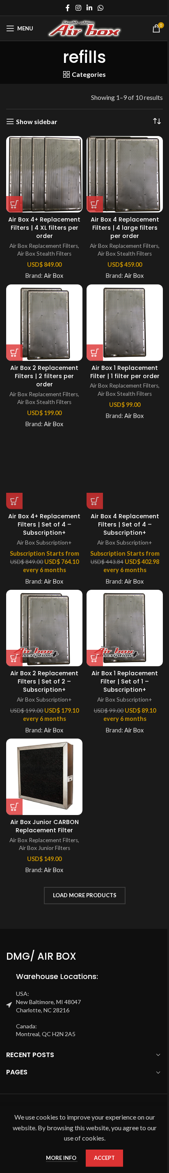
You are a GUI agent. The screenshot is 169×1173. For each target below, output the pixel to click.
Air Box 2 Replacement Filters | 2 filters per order (44, 376)
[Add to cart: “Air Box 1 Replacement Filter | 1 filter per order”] (95, 352)
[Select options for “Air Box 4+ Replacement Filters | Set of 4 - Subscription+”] (14, 501)
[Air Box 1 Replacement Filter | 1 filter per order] (125, 322)
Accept (104, 1158)
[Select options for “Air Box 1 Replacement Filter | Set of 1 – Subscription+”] (95, 658)
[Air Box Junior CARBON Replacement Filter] (44, 777)
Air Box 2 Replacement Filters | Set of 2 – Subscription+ (44, 681)
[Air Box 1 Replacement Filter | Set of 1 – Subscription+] (125, 628)
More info (62, 1158)
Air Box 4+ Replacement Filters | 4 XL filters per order (44, 227)
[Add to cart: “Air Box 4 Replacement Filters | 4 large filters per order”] (95, 204)
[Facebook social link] (68, 8)
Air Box (53, 275)
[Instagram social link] (78, 8)
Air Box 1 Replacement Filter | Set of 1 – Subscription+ (124, 681)
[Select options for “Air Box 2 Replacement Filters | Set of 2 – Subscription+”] (14, 658)
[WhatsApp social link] (100, 8)
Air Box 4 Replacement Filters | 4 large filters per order (125, 227)
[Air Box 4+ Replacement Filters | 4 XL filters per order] (44, 174)
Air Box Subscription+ (44, 542)
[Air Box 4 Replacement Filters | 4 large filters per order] (125, 174)
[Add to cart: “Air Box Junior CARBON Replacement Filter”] (14, 807)
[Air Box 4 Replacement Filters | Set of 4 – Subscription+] (125, 471)
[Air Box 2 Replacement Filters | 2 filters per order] (44, 322)
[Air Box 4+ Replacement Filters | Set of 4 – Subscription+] (44, 471)
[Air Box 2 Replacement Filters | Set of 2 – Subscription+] (44, 628)
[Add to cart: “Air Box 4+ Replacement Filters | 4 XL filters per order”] (14, 204)
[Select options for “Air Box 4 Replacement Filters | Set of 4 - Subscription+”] (95, 501)
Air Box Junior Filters (44, 848)
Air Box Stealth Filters (44, 253)
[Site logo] (85, 27)
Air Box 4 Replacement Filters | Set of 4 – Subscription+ (125, 524)
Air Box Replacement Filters (43, 245)
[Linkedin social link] (89, 8)
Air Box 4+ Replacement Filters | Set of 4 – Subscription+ (44, 524)
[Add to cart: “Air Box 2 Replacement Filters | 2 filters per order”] (14, 352)
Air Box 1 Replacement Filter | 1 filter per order (125, 372)
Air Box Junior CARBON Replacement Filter (44, 826)
